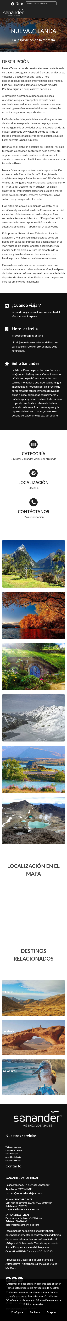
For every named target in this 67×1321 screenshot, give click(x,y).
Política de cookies (33, 1304)
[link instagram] (17, 3)
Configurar (17, 1312)
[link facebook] (12, 3)
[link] (13, 12)
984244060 (21, 1221)
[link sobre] (33, 1121)
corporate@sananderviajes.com (22, 1209)
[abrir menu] (61, 12)
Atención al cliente (13, 1157)
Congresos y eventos (14, 1150)
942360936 (25, 1188)
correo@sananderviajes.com (23, 1193)
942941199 (21, 1206)
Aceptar (51, 1312)
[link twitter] (22, 3)
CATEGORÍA (33, 453)
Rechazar (35, 1312)
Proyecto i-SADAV (13, 1160)
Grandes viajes (11, 1154)
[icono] (33, 444)
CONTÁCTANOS (33, 511)
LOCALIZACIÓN (33, 482)
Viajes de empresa (13, 1147)
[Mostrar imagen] (33, 564)
